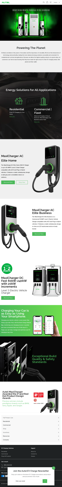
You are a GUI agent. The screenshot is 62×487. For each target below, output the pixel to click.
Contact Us (34, 454)
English (55, 2)
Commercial (4, 454)
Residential (4, 451)
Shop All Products (6, 456)
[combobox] (57, 2)
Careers (33, 456)
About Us (33, 451)
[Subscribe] (45, 481)
